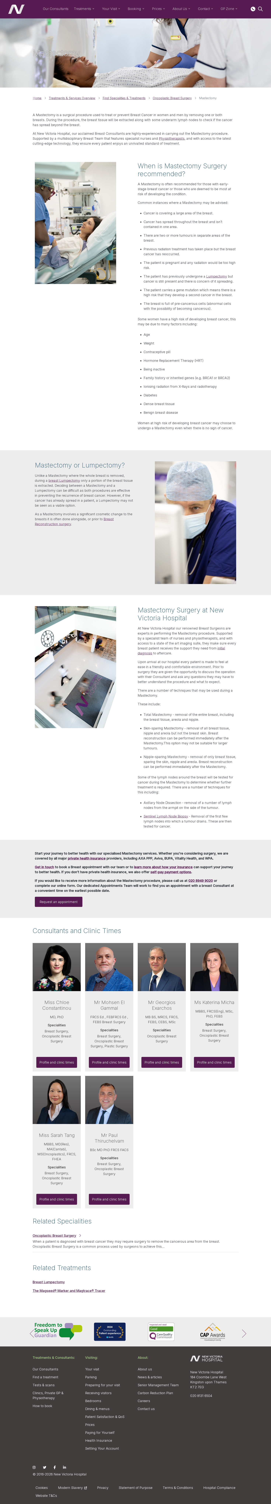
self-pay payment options (170, 872)
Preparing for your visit (102, 1385)
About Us (180, 9)
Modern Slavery (70, 1488)
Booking (134, 9)
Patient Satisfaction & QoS (104, 1417)
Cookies (42, 1488)
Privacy (102, 1488)
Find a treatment (45, 1377)
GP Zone (227, 9)
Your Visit (109, 9)
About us (145, 1369)
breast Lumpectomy (64, 480)
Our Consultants (55, 9)
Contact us (146, 1409)
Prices (157, 9)
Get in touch (44, 867)
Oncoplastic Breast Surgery (172, 98)
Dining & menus (97, 1409)
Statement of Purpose (135, 1488)
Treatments (82, 9)
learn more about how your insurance (163, 867)
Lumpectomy (216, 276)
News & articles (150, 1377)
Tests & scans (44, 1385)
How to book (42, 1406)
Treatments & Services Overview (72, 98)
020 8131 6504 (201, 1396)
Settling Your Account (102, 1448)
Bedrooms (93, 1401)
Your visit (92, 1369)
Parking (91, 1377)
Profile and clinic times (56, 1062)
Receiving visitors (98, 1393)
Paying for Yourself (99, 1433)
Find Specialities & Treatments (124, 98)
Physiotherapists (172, 138)
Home (37, 98)
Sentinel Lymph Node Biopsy (166, 816)
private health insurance (87, 858)
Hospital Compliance (219, 1488)
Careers (144, 1401)
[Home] (16, 9)
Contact (204, 9)
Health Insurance (98, 1440)
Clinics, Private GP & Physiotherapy (48, 1395)
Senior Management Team (158, 1385)
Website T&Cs (46, 1496)
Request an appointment (59, 902)
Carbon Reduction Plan (155, 1393)
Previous (30, 1332)
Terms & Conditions (178, 1488)
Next (241, 1332)
